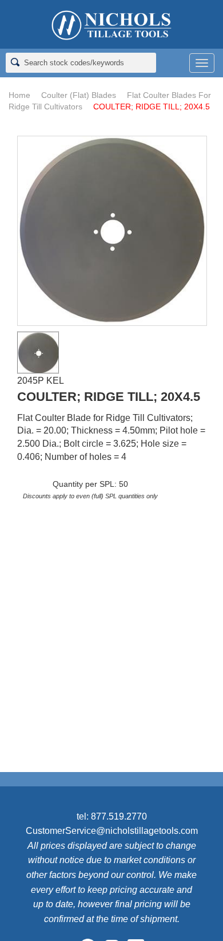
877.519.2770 (119, 816)
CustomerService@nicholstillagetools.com (112, 831)
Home (19, 95)
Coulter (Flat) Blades (78, 95)
